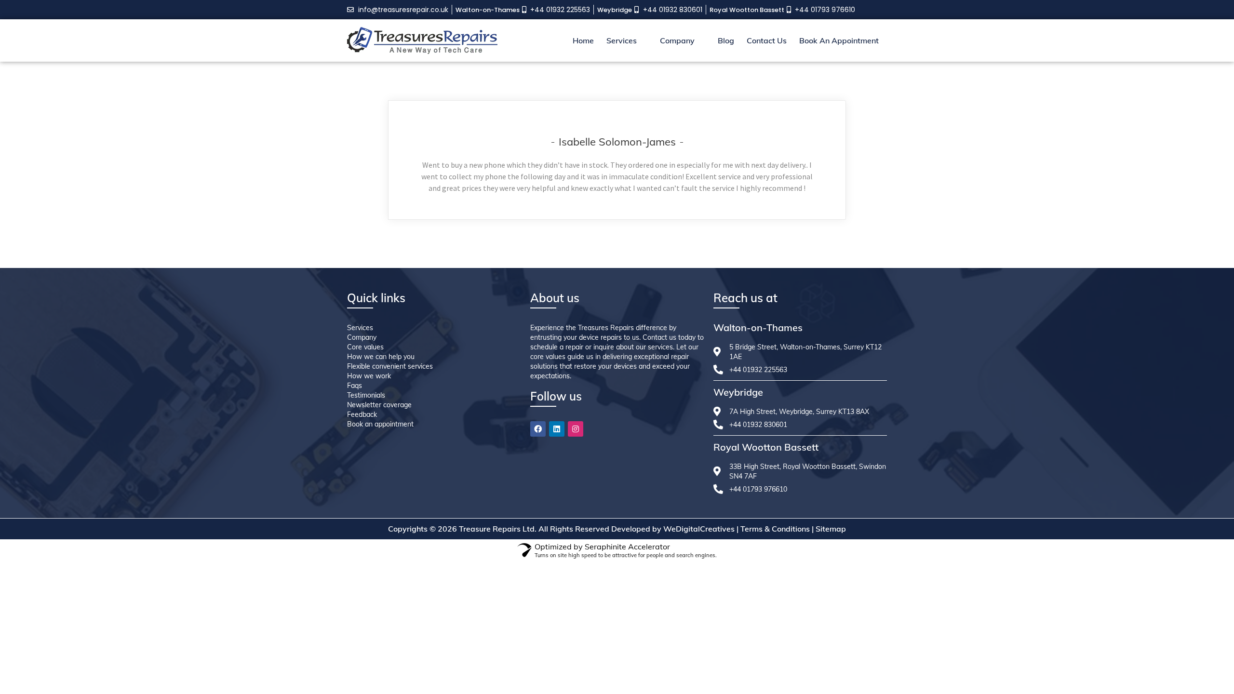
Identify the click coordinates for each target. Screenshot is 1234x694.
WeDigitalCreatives (699, 529)
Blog (726, 40)
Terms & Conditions (775, 529)
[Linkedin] (556, 429)
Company (677, 40)
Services (621, 40)
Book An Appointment (839, 40)
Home (583, 40)
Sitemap (831, 529)
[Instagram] (575, 429)
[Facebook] (538, 429)
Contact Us (767, 40)
